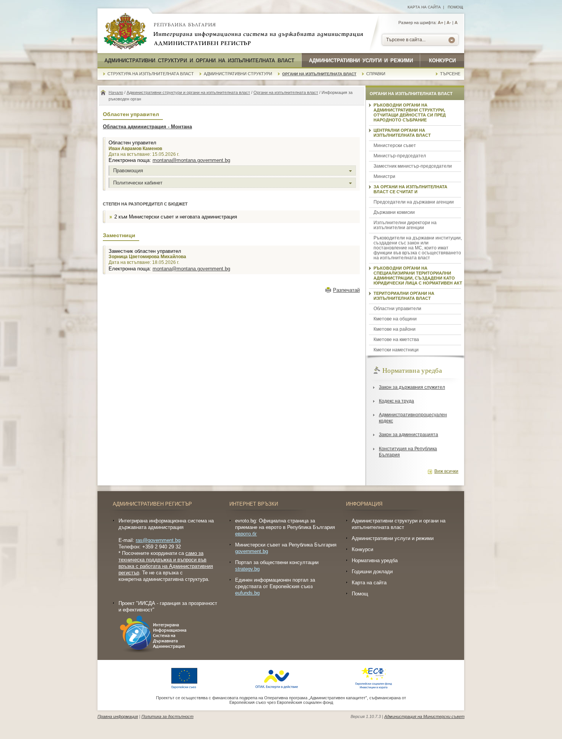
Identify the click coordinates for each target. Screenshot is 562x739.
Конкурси (442, 60)
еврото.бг (246, 534)
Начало (116, 92)
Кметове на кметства (396, 339)
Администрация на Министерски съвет (424, 716)
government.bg (251, 551)
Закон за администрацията (408, 434)
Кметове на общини (395, 319)
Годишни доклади (372, 571)
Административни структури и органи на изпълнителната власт (199, 60)
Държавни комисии (394, 212)
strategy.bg (247, 569)
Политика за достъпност (167, 716)
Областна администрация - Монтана (147, 126)
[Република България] (125, 31)
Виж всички (446, 471)
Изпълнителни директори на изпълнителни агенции (405, 225)
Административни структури (238, 73)
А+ (440, 22)
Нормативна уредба (375, 560)
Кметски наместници (396, 350)
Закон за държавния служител (412, 387)
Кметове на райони (395, 329)
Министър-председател (400, 156)
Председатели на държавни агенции (414, 202)
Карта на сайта (424, 7)
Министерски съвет (395, 145)
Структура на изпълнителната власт (150, 73)
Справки (375, 73)
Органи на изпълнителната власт (319, 74)
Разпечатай (346, 290)
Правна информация (117, 716)
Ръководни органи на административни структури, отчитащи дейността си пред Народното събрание (410, 112)
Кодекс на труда (396, 401)
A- (449, 22)
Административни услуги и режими (361, 60)
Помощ (455, 7)
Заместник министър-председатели (413, 166)
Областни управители (397, 308)
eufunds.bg (247, 593)
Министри (384, 176)
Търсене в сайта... (406, 39)
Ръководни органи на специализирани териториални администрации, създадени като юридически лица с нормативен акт (418, 275)
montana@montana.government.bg (191, 160)
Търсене (450, 73)
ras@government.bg (158, 540)
